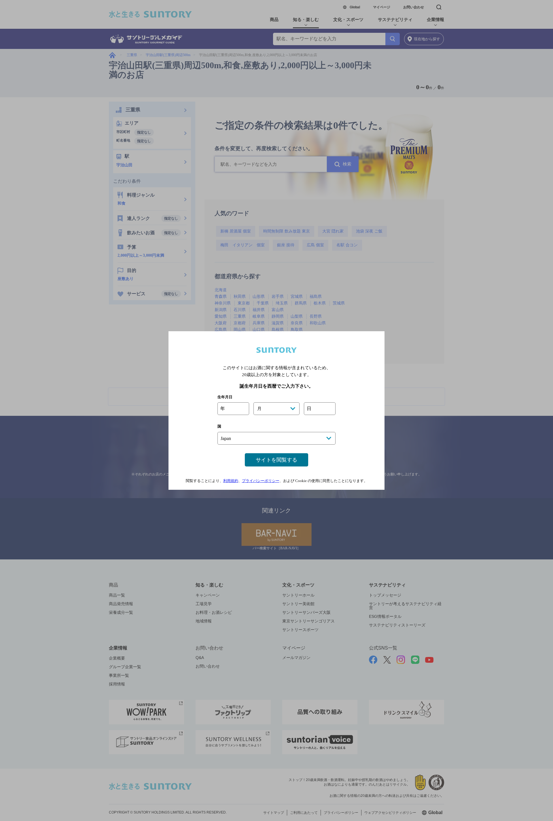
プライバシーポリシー (260, 481)
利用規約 (230, 481)
